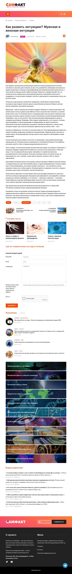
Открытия (17, 340)
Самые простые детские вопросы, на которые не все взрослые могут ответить (39, 353)
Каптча (8, 296)
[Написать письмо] (64, 14)
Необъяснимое (24, 318)
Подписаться (59, 522)
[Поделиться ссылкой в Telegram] (49, 202)
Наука (22, 340)
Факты (22, 36)
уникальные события (43, 543)
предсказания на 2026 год (57, 543)
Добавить (12, 305)
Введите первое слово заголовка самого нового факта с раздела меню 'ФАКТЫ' (12, 288)
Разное (21, 351)
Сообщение (9, 266)
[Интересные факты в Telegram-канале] (65, 565)
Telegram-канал (46, 522)
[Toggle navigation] (8, 14)
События (16, 318)
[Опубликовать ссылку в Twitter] (39, 202)
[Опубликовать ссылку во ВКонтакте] (44, 202)
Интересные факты (20, 20)
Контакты (40, 549)
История (21, 329)
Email (7, 261)
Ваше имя (8, 256)
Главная (10, 20)
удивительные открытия (56, 540)
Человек (31, 20)
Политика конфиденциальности (46, 553)
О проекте (40, 546)
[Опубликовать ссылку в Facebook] (34, 202)
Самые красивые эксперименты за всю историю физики (32, 342)
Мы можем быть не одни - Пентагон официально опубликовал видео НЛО (37, 320)
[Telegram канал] (61, 14)
